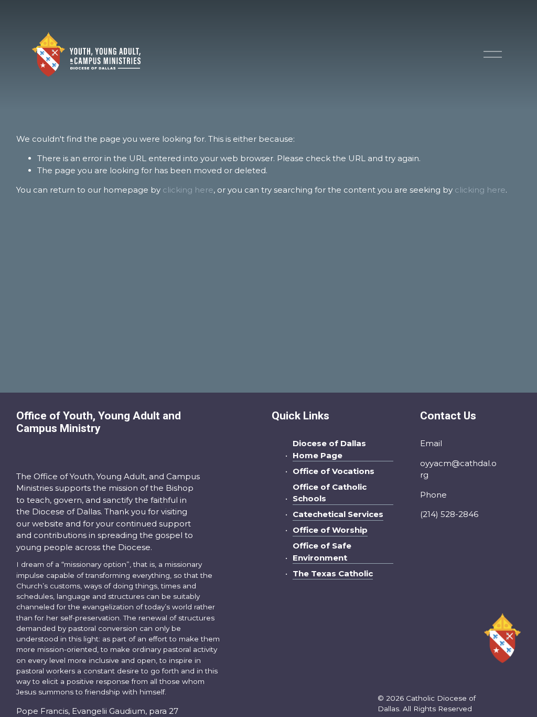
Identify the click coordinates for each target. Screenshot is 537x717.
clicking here (188, 190)
